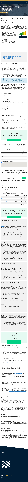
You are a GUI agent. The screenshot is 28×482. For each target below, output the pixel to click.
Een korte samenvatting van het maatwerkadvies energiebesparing (12, 54)
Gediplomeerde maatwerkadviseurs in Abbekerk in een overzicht (12, 56)
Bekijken (24, 178)
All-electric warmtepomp (4, 198)
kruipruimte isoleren (23, 185)
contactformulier (23, 455)
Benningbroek (23, 380)
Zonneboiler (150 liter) (4, 201)
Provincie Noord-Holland (10, 362)
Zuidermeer (13, 380)
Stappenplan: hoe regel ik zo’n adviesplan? (9, 55)
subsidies (2, 226)
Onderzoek (7, 475)
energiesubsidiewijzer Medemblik (18, 373)
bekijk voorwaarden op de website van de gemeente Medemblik (17, 391)
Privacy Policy (10, 475)
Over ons (4, 475)
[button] (14, 50)
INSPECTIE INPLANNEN (4, 12)
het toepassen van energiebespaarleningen (15, 59)
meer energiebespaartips (9, 204)
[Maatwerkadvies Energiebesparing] (2, 2)
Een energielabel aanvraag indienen (8, 58)
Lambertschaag (18, 380)
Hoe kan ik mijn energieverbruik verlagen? (9, 57)
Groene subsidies (5, 59)
